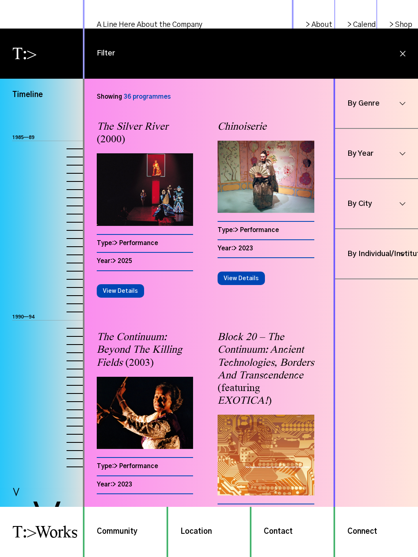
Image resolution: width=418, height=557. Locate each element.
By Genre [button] (363, 103)
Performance (138, 243)
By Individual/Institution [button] (382, 254)
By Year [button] (360, 153)
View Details (120, 291)
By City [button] (359, 204)
